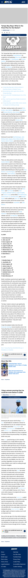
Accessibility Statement (19, 564)
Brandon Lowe (8, 430)
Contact (3, 554)
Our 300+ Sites (17, 554)
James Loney (7, 194)
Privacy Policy (16, 559)
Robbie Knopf (6, 30)
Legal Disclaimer (5, 564)
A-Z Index (3, 566)
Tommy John (19, 120)
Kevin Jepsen (9, 139)
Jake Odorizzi (9, 110)
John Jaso (17, 198)
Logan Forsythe (20, 192)
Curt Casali (10, 190)
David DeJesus (14, 196)
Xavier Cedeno (9, 141)
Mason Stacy (6, 394)
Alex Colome (16, 112)
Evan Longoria (17, 426)
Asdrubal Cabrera (11, 192)
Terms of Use (4, 561)
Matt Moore (9, 67)
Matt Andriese (11, 173)
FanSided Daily (17, 557)
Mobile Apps (4, 557)
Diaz (6, 439)
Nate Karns (23, 110)
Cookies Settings (17, 566)
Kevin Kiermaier (22, 194)
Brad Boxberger (17, 137)
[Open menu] (2, 2)
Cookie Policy (16, 561)
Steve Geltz (16, 139)
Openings (15, 552)
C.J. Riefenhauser (14, 59)
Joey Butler (17, 202)
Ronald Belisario (17, 55)
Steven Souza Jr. (5, 196)
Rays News (7, 379)
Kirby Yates (18, 57)
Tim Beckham (14, 215)
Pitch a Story (4, 559)
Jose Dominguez (10, 171)
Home (2, 379)
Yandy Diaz (19, 497)
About (2, 552)
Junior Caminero (15, 509)
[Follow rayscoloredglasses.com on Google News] (25, 355)
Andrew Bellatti (5, 162)
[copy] (9, 32)
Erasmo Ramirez (8, 112)
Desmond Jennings (6, 327)
